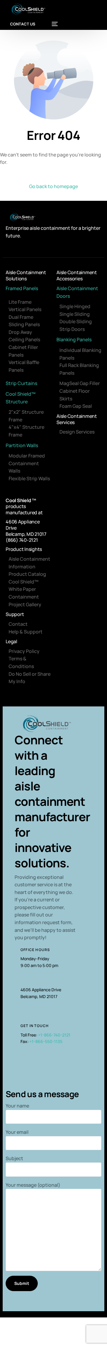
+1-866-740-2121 (54, 1035)
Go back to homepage (53, 186)
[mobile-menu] (52, 24)
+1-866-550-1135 (45, 1041)
